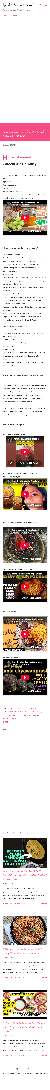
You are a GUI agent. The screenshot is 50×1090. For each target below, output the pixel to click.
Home (5, 16)
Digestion (36, 712)
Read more (42, 904)
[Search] (40, 4)
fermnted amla (9, 715)
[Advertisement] (25, 47)
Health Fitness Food (17, 4)
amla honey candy (11, 712)
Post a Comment (17, 904)
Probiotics (17, 718)
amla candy (20, 709)
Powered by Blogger (26, 1069)
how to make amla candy (28, 715)
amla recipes (25, 712)
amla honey (31, 709)
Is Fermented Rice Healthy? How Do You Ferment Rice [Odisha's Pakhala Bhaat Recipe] (23, 1026)
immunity (7, 718)
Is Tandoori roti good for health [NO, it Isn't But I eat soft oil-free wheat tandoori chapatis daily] (25, 875)
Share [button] (5, 722)
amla (11, 709)
